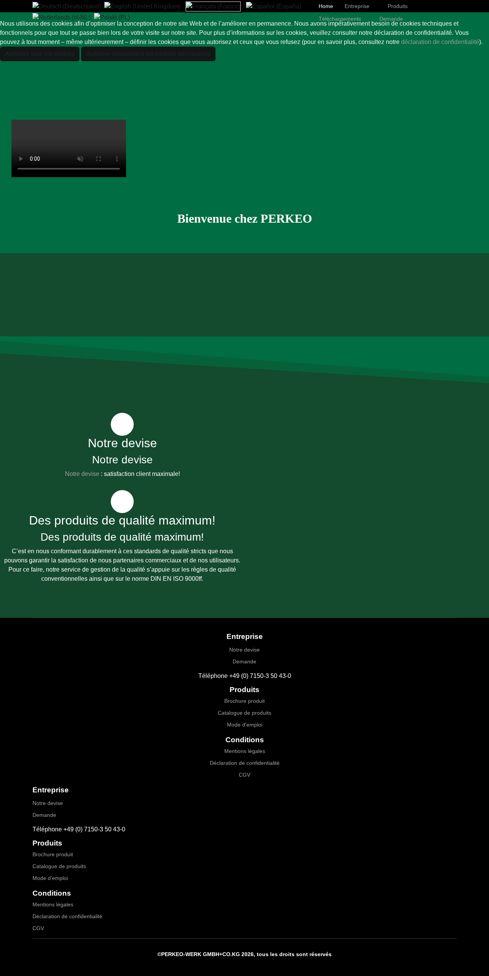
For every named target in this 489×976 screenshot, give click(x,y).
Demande (244, 661)
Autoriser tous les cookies (39, 54)
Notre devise (82, 474)
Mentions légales (244, 751)
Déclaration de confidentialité (245, 763)
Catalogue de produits (244, 713)
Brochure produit (244, 701)
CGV (244, 775)
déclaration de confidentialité (440, 42)
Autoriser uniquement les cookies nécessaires (148, 54)
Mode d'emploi (244, 725)
